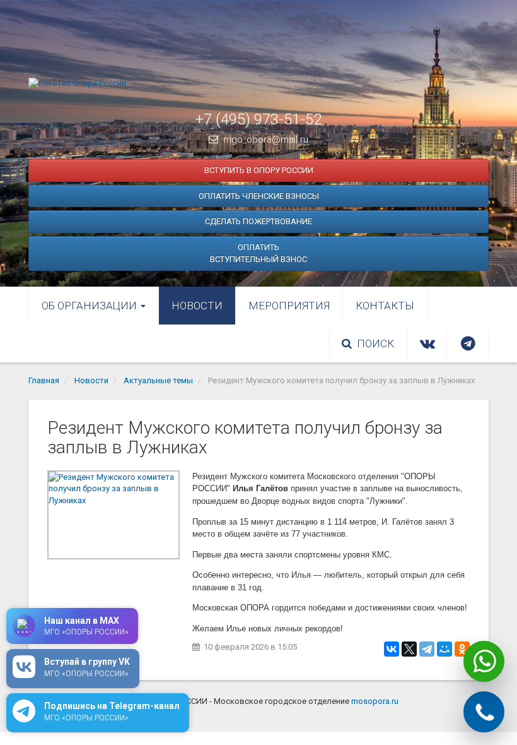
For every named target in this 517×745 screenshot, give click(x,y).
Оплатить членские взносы (259, 196)
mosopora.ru (374, 701)
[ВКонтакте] (391, 649)
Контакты (385, 305)
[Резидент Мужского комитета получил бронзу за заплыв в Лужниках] (113, 514)
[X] (409, 649)
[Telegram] (426, 649)
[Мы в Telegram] (468, 343)
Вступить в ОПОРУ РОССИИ (258, 170)
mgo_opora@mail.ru (265, 139)
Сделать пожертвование (258, 221)
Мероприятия (289, 305)
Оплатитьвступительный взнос (258, 253)
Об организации (90, 305)
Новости (197, 305)
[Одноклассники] (462, 649)
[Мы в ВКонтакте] (427, 343)
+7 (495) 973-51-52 (258, 119)
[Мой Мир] (444, 649)
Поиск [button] (375, 343)
